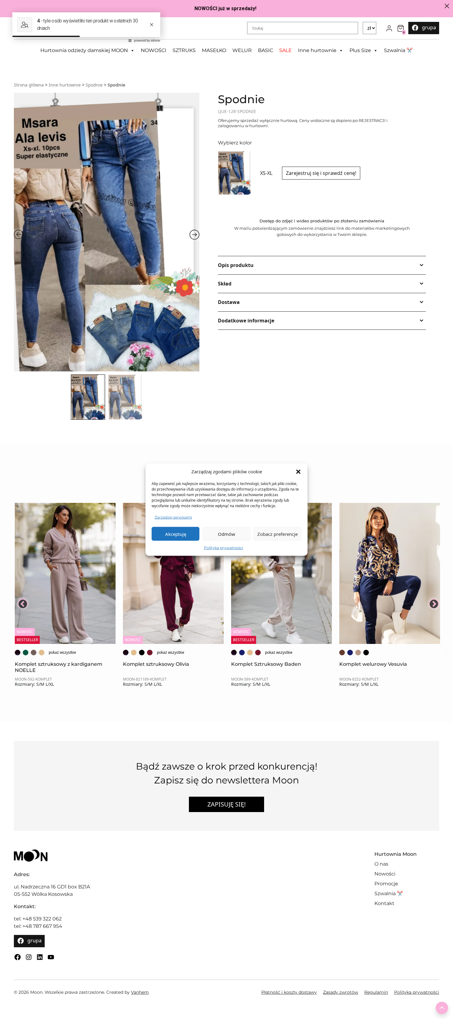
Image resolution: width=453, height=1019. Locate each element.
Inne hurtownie (317, 50)
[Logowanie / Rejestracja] (389, 28)
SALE (285, 50)
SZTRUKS (184, 50)
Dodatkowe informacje (246, 320)
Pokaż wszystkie (62, 652)
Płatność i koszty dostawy (289, 992)
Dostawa (229, 302)
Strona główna (29, 85)
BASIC (265, 50)
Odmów (226, 534)
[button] (298, 471)
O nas (381, 864)
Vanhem (140, 992)
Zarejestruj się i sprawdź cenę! (321, 173)
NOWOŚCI (153, 50)
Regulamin (376, 992)
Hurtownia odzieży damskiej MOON (84, 50)
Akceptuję (175, 534)
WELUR (242, 50)
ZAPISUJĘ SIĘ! (226, 804)
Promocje (386, 884)
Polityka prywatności (223, 547)
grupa (429, 27)
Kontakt (384, 903)
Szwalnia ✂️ (398, 50)
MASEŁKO (214, 50)
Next (432, 602)
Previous (21, 602)
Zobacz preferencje (277, 534)
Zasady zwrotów (340, 992)
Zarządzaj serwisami (173, 517)
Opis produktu (236, 265)
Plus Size (360, 50)
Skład (224, 283)
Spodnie (94, 85)
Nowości (384, 874)
